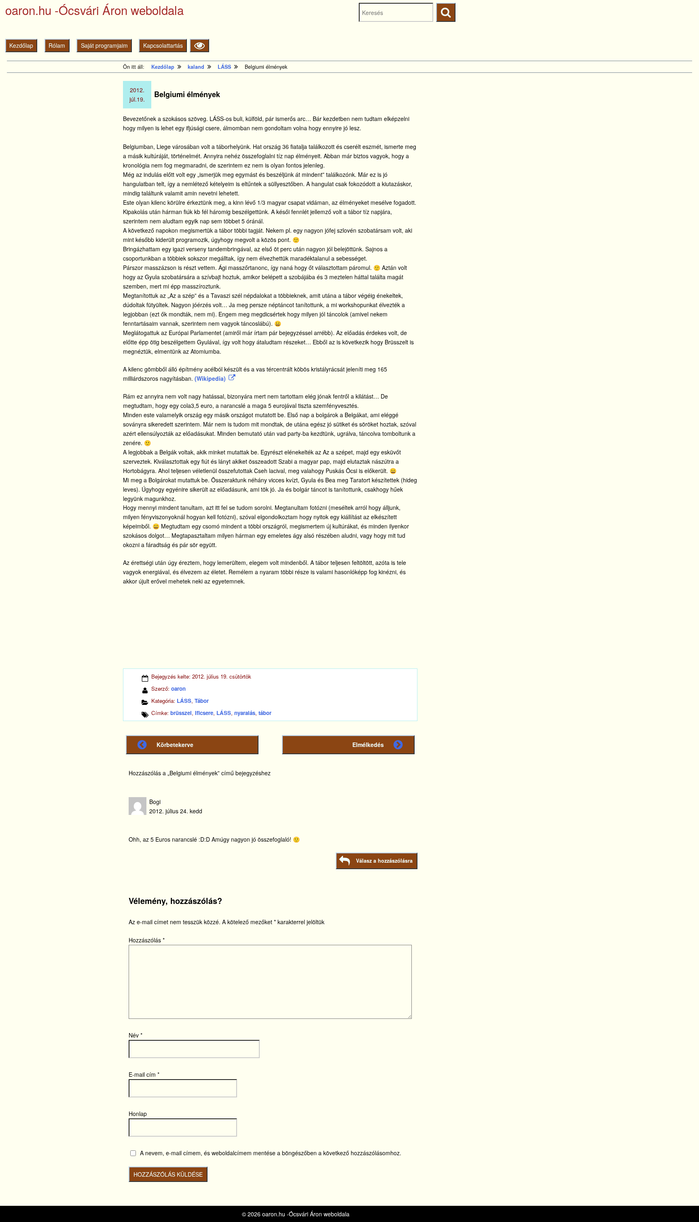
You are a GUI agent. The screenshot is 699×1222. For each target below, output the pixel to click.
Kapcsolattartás (163, 45)
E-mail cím (144, 1074)
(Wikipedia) (210, 378)
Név (135, 1035)
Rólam (57, 45)
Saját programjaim (104, 45)
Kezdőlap (21, 45)
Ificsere (204, 713)
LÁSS (184, 700)
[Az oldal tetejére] (678, 1201)
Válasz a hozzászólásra (384, 860)
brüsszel (181, 713)
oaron (178, 688)
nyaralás (244, 713)
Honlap (138, 1114)
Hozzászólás (147, 940)
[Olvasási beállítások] (199, 45)
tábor (264, 713)
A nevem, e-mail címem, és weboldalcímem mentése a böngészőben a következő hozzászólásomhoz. (270, 1153)
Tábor (202, 700)
